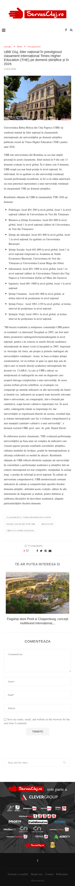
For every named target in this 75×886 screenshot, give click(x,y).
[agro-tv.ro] (62, 837)
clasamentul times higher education (28, 517)
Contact (49, 874)
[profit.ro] (15, 822)
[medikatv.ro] (10, 829)
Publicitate (62, 874)
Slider (19, 46)
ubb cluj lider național (20, 530)
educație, (8, 46)
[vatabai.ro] (52, 844)
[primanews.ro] (46, 808)
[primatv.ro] (10, 808)
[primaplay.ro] (60, 808)
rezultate (47, 524)
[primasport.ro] (37, 816)
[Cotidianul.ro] (38, 822)
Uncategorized (34, 46)
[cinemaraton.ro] (23, 829)
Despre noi (36, 874)
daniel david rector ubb (20, 524)
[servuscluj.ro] (35, 845)
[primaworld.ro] (41, 837)
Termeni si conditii (18, 874)
